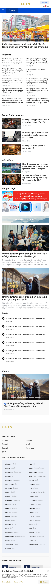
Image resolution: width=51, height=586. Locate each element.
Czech (10, 492)
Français (5, 444)
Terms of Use (18, 582)
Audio (5, 313)
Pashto (33, 496)
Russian (35, 504)
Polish (33, 488)
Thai (32, 528)
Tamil (33, 524)
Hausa (10, 520)
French (10, 508)
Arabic (10, 468)
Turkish (34, 532)
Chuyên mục (8, 188)
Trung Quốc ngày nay (13, 115)
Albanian (10, 464)
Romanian (35, 500)
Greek (11, 516)
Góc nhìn (7, 160)
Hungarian (12, 532)
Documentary (31, 448)
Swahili (35, 520)
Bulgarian (12, 480)
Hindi (9, 528)
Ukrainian (36, 536)
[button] (13, 397)
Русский (5, 448)
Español (29, 440)
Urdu (32, 540)
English (5, 440)
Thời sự (6, 54)
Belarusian (13, 472)
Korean (10, 548)
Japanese (11, 544)
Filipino (10, 504)
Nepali (33, 480)
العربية (28, 444)
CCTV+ (4, 452)
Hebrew (10, 524)
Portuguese (36, 492)
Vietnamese (37, 544)
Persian (34, 484)
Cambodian (11, 484)
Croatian (11, 488)
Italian (10, 540)
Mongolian (36, 472)
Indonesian (15, 536)
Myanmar (37, 476)
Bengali (9, 476)
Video (5, 371)
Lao (32, 464)
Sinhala (34, 512)
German (11, 512)
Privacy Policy (6, 582)
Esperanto (12, 500)
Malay (36, 468)
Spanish (35, 516)
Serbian (34, 508)
